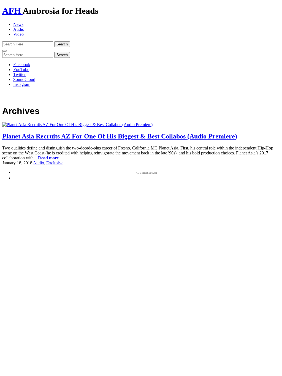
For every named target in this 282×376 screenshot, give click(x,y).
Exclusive (54, 162)
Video (18, 34)
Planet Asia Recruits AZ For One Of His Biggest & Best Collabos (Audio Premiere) (119, 136)
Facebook (21, 64)
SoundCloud (24, 79)
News (18, 24)
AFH (12, 11)
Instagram (21, 84)
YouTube (21, 69)
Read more (48, 158)
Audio (18, 29)
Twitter (19, 74)
